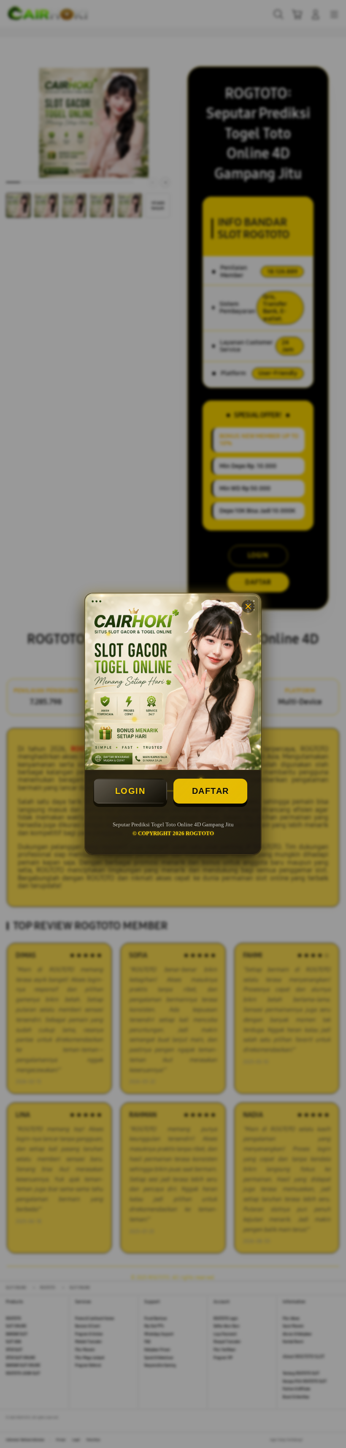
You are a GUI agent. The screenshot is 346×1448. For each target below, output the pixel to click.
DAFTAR (210, 791)
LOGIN (130, 791)
